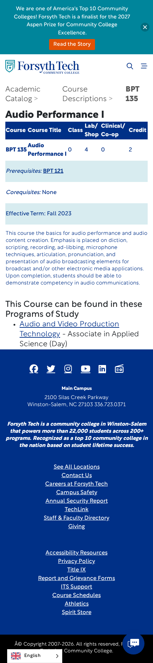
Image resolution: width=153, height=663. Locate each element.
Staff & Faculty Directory (76, 518)
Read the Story (72, 44)
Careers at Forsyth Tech (76, 484)
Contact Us (77, 476)
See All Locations (77, 467)
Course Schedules (76, 595)
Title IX (76, 570)
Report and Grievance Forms (76, 578)
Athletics (77, 604)
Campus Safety (76, 493)
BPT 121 (53, 171)
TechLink (77, 510)
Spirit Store (76, 612)
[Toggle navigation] (144, 66)
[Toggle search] (129, 66)
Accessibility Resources (76, 553)
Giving (76, 527)
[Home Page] (42, 66)
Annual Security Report (77, 501)
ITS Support (76, 587)
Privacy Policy (76, 561)
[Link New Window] (33, 368)
